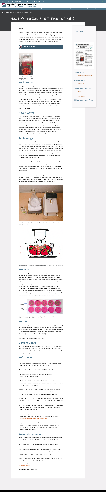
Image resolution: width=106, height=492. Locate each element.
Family (63, 9)
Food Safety (79, 85)
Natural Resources (88, 9)
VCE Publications (5, 12)
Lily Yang (79, 91)
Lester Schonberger (81, 96)
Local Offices (26, 1)
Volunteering (8, 1)
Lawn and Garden (79, 9)
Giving (20, 1)
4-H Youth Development (99, 9)
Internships (15, 1)
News (31, 1)
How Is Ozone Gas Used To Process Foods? (24, 12)
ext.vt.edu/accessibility (24, 465)
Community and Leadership (54, 9)
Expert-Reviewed (80, 83)
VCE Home (47, 1)
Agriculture (43, 9)
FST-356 (14, 12)
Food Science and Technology (83, 102)
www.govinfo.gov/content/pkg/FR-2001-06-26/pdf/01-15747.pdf (35, 418)
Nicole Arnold (80, 93)
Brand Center (41, 1)
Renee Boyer (80, 94)
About (35, 1)
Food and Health (69, 9)
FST (11, 12)
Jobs (3, 1)
